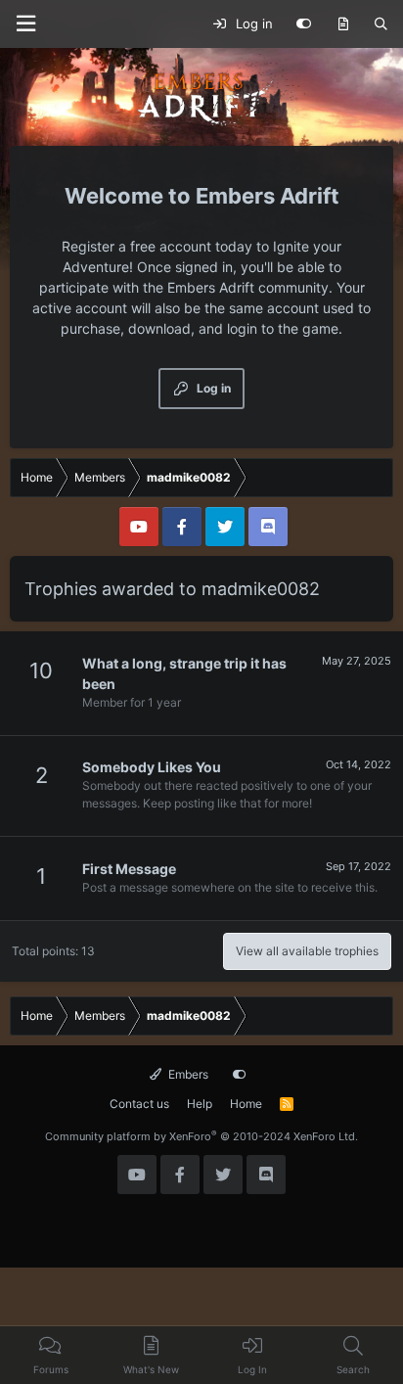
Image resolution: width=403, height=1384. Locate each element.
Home (246, 1103)
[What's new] (343, 24)
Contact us (139, 1103)
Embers (186, 1074)
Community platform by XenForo (201, 1136)
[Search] (381, 24)
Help (199, 1103)
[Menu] (25, 24)
